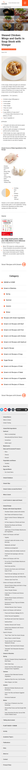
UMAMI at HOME (9, 282)
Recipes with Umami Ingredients (14, 318)
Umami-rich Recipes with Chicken (15, 336)
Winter (8, 312)
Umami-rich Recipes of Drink (13, 366)
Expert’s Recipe (9, 348)
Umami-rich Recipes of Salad (13, 372)
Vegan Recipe (8, 360)
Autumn (8, 306)
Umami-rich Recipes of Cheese (14, 384)
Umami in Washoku (10, 288)
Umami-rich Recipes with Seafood (15, 342)
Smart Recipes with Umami (11, 264)
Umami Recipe (7, 7)
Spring (8, 294)
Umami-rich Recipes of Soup (13, 354)
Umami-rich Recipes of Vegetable (15, 378)
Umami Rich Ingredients (10, 428)
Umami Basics (7, 417)
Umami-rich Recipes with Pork (14, 330)
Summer (8, 300)
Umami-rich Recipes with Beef (14, 324)
